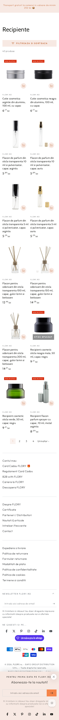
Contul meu (9, 460)
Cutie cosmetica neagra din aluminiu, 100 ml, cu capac (43, 102)
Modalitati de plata (14, 564)
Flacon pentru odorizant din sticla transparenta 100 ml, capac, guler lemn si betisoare (14, 290)
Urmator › (43, 441)
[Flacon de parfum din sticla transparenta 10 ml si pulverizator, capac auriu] (43, 134)
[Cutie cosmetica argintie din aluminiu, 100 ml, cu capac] (15, 74)
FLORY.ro (17, 664)
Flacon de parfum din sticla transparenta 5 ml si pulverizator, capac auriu (43, 226)
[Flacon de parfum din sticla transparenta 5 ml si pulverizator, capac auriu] (43, 196)
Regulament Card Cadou (17, 471)
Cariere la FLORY (13, 482)
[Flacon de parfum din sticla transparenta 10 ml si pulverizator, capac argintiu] (15, 134)
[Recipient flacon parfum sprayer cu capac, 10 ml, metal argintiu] (43, 392)
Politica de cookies (13, 574)
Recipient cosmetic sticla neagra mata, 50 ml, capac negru (42, 353)
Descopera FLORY (13, 487)
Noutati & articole (13, 520)
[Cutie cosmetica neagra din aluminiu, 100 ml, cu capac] (43, 74)
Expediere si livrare (14, 548)
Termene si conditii (14, 580)
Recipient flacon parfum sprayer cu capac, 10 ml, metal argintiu (41, 421)
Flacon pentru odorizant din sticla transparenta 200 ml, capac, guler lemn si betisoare (14, 356)
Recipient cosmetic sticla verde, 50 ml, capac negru (13, 419)
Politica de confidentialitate (19, 569)
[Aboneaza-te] (55, 603)
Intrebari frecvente (14, 525)
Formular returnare (14, 558)
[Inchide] (53, 676)
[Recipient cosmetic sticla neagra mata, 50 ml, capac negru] (43, 325)
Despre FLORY (11, 504)
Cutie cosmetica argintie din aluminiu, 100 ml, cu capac (14, 102)
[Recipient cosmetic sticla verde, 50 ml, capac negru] (15, 392)
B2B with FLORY (12, 476)
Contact (7, 531)
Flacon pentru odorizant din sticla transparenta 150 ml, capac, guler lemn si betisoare (41, 290)
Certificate (9, 509)
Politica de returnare (15, 553)
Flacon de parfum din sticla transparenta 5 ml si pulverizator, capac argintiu (15, 226)
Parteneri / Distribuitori (17, 515)
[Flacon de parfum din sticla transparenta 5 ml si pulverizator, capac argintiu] (15, 196)
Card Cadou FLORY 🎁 (16, 466)
